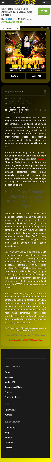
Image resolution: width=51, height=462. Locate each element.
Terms (7, 372)
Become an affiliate (13, 387)
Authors (8, 415)
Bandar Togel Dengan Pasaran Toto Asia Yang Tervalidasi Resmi (27, 109)
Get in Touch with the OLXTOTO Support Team (25, 340)
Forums (8, 437)
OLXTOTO (9, 18)
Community (10, 427)
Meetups (9, 442)
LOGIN (14, 76)
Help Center (10, 410)
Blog (7, 432)
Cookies (8, 392)
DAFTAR (36, 76)
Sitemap (8, 448)
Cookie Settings (12, 397)
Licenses (9, 377)
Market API (10, 382)
